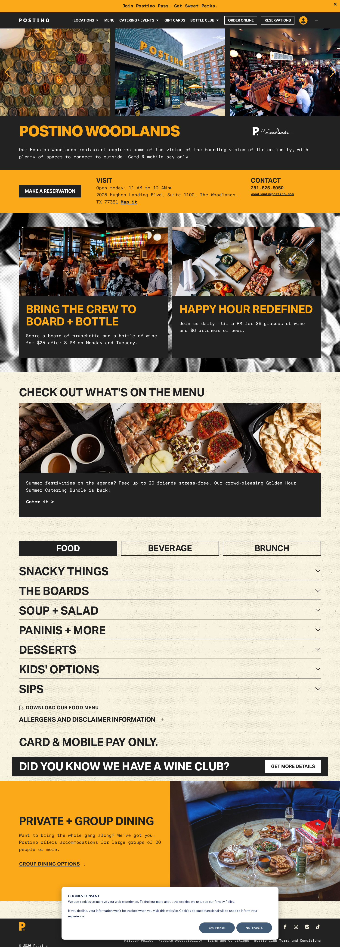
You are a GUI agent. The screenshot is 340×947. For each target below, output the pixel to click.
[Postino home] (34, 20)
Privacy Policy (224, 901)
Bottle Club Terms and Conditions (287, 940)
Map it (129, 202)
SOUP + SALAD (58, 610)
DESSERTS (47, 650)
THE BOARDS (54, 591)
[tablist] (170, 548)
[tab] (68, 548)
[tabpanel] (170, 644)
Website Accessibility (180, 940)
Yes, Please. (217, 928)
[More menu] (316, 20)
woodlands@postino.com (272, 194)
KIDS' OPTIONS (59, 669)
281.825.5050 (267, 188)
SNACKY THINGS (64, 571)
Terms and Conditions (228, 940)
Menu (109, 20)
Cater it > (40, 501)
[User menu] (303, 21)
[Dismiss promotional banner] (335, 4)
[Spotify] (307, 927)
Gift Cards (174, 20)
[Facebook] (285, 927)
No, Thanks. (254, 928)
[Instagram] (296, 927)
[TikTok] (318, 927)
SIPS (31, 689)
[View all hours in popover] (170, 188)
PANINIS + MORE (62, 630)
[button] (7, 72)
